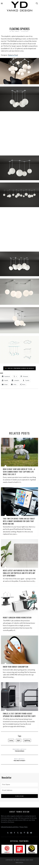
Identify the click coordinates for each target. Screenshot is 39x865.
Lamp (11, 740)
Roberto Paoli (13, 55)
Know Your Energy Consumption (15, 666)
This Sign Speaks (19, 750)
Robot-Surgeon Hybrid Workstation (17, 617)
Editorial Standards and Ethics (10, 827)
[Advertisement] (19, 19)
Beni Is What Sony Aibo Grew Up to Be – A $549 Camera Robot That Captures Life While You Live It (19, 472)
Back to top (19, 862)
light (18, 740)
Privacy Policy (24, 827)
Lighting (27, 740)
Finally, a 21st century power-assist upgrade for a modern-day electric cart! (19, 714)
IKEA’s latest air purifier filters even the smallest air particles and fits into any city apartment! (19, 573)
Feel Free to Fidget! (19, 759)
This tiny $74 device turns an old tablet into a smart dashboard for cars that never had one (19, 521)
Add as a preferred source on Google (21, 368)
